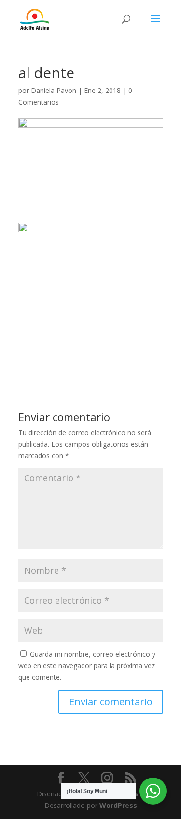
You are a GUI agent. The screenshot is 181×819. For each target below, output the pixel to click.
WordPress (118, 805)
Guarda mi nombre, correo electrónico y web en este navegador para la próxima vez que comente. (86, 665)
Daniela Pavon (53, 90)
